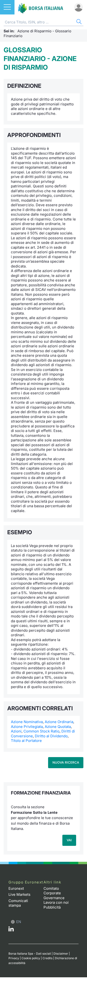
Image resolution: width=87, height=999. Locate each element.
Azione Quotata (58, 726)
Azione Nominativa (27, 721)
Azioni (16, 731)
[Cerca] (78, 22)
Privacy (13, 958)
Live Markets (19, 894)
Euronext (16, 888)
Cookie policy (31, 958)
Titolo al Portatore (26, 740)
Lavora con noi (56, 902)
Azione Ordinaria (59, 721)
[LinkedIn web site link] (11, 930)
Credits (47, 958)
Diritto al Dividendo (51, 736)
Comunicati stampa (18, 903)
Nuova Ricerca (65, 762)
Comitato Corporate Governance (54, 893)
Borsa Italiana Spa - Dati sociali (29, 953)
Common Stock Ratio (41, 731)
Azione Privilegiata (27, 726)
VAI (69, 840)
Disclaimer (60, 953)
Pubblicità (52, 907)
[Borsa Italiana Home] (40, 7)
